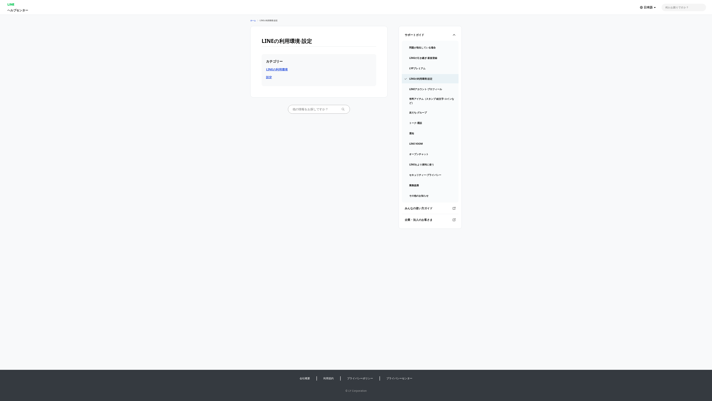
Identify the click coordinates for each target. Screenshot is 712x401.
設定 (269, 77)
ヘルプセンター (17, 10)
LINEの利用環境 (277, 69)
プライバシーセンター (399, 378)
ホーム (253, 20)
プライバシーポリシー (360, 378)
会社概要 (305, 378)
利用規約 (328, 378)
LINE (10, 4)
